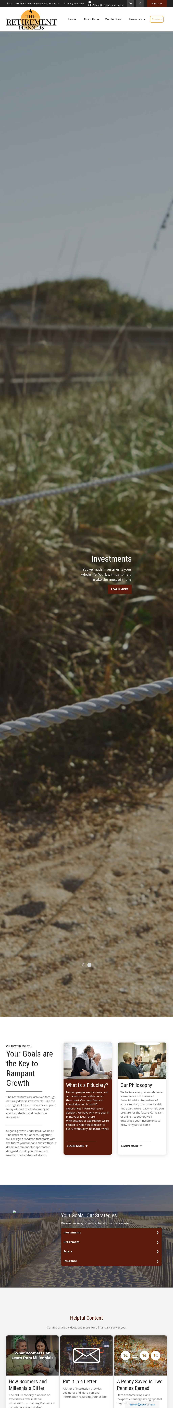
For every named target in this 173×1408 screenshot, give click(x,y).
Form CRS (156, 3)
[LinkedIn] (130, 3)
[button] (72, 19)
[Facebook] (140, 3)
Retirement (72, 1242)
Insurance (70, 1261)
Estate (68, 1251)
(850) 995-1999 (75, 3)
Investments (72, 1232)
